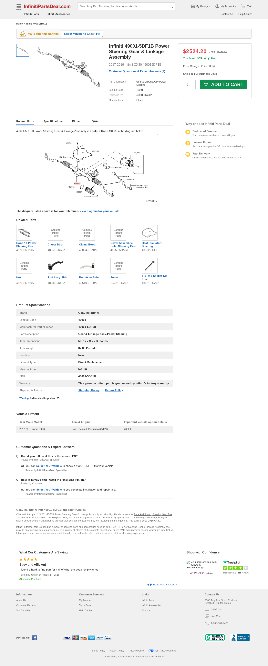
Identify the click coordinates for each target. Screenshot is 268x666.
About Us (21, 600)
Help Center (245, 14)
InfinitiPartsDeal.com (27, 527)
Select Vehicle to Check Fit (82, 33)
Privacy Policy (136, 650)
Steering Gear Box (162, 514)
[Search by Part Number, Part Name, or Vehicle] (171, 6)
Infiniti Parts (31, 14)
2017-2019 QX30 (151, 520)
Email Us (216, 609)
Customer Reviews (26, 605)
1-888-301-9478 (219, 623)
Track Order (85, 605)
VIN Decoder (23, 610)
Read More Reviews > (165, 584)
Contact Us (227, 14)
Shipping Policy (88, 390)
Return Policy (114, 390)
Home (19, 23)
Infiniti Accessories (58, 14)
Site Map (146, 610)
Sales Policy (98, 650)
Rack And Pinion (142, 514)
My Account (85, 600)
